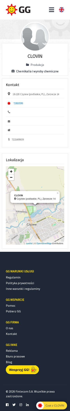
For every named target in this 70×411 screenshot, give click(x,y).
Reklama (12, 351)
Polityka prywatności (20, 283)
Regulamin (13, 277)
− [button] (11, 177)
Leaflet (29, 243)
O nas (9, 328)
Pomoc (10, 305)
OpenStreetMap (43, 243)
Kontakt (11, 334)
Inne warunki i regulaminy (23, 289)
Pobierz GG (13, 311)
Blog (9, 362)
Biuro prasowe (15, 356)
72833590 (18, 103)
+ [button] (11, 171)
